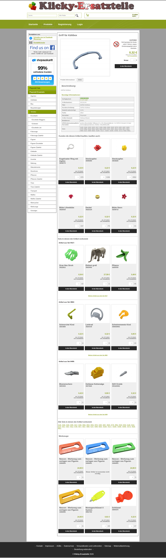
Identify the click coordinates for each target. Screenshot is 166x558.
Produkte (48, 24)
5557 (112, 129)
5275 (104, 129)
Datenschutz (69, 546)
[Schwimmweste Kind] (124, 313)
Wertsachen (35, 203)
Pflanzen (33, 175)
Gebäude (34, 151)
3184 (85, 127)
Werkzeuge (34, 207)
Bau (32, 104)
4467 (124, 127)
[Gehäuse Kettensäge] (97, 373)
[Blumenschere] (71, 373)
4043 (112, 127)
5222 (101, 129)
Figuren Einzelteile (37, 143)
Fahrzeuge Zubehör (37, 135)
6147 (85, 130)
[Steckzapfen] (97, 148)
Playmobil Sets (35, 88)
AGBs (59, 546)
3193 (89, 127)
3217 (97, 127)
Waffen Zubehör (36, 199)
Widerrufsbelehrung (122, 546)
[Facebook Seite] (42, 49)
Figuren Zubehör (36, 147)
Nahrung (33, 163)
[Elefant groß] (97, 254)
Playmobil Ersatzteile (37, 92)
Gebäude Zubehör (36, 155)
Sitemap (107, 546)
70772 (121, 130)
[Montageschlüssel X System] (97, 496)
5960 (81, 130)
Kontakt (39, 546)
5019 (89, 129)
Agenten (33, 96)
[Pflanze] (124, 254)
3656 (104, 127)
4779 (81, 129)
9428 (124, 130)
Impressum (49, 546)
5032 (93, 129)
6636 (93, 130)
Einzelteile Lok (36, 127)
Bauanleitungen (36, 108)
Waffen (33, 195)
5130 (97, 129)
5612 (116, 129)
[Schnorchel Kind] (71, 313)
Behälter (33, 112)
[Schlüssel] (124, 496)
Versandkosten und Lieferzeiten (89, 546)
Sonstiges (34, 210)
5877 (124, 129)
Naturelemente (35, 167)
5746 (120, 129)
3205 (93, 127)
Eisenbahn (34, 116)
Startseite (33, 24)
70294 (107, 130)
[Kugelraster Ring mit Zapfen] (71, 148)
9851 (128, 130)
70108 (97, 130)
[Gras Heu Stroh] (71, 254)
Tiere (32, 183)
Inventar (33, 159)
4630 (127, 127)
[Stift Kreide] (124, 373)
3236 (101, 127)
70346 (111, 130)
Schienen (35, 124)
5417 (108, 129)
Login (80, 24)
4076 (116, 127)
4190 (120, 127)
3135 (81, 127)
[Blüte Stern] (124, 196)
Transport (34, 191)
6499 (89, 130)
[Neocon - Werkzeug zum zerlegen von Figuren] (71, 448)
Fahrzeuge (34, 131)
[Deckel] (97, 196)
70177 (102, 130)
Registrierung (64, 24)
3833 (108, 127)
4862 (85, 129)
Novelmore (34, 171)
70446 (116, 130)
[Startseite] (80, 6)
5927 (127, 129)
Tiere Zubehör (35, 187)
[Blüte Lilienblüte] (71, 196)
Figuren (33, 139)
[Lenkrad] (97, 313)
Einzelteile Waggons (38, 120)
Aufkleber (34, 100)
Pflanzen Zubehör (36, 179)
